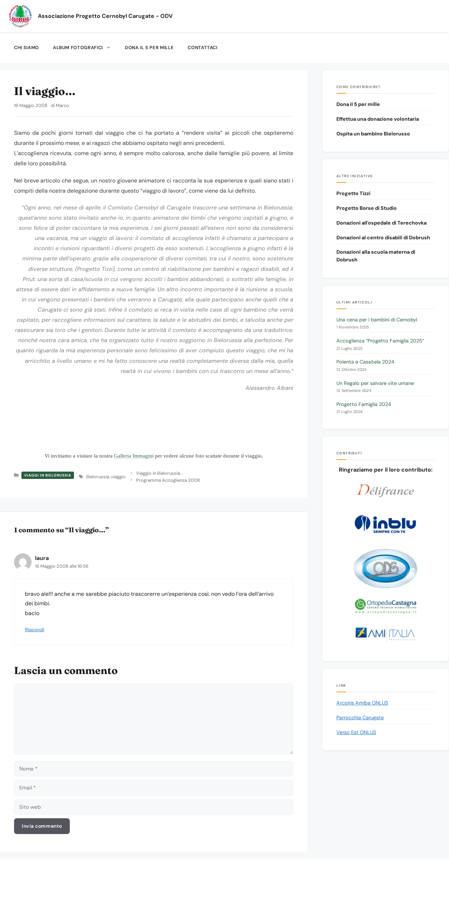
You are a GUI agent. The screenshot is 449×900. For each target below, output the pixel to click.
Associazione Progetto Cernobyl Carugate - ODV (105, 16)
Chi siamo (26, 48)
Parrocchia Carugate (360, 717)
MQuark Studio (238, 884)
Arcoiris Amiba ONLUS (362, 703)
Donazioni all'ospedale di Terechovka (381, 223)
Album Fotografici (78, 48)
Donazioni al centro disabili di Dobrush (383, 237)
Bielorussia (97, 477)
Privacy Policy (286, 875)
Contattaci (202, 48)
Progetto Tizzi (353, 193)
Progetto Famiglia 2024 (363, 404)
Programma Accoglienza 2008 (168, 480)
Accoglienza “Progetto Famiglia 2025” (380, 341)
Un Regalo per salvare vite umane (375, 383)
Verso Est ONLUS (356, 732)
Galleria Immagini (134, 456)
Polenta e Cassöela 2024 (365, 362)
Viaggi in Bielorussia (47, 475)
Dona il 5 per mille (149, 48)
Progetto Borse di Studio (366, 208)
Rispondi (34, 630)
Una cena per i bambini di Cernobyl (376, 319)
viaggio (118, 477)
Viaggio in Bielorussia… (159, 473)
